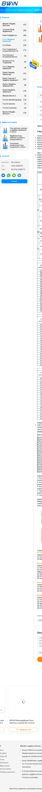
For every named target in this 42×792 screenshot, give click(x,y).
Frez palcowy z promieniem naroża (14, 56)
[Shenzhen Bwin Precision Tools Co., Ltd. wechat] (14, 175)
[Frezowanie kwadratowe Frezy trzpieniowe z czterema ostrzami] (5, 145)
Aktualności (4, 763)
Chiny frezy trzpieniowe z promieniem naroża (25, 789)
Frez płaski (14, 45)
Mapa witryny (5, 766)
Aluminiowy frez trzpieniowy (14, 62)
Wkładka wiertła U (14, 96)
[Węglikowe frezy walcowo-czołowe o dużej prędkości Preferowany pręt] (5, 138)
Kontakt (14, 181)
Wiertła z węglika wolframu (14, 113)
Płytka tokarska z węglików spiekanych (14, 79)
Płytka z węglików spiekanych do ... (14, 85)
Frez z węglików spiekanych (14, 40)
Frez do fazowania (14, 108)
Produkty (3, 753)
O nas (2, 759)
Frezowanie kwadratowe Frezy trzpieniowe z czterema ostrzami (18, 145)
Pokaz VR (3, 756)
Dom (1, 750)
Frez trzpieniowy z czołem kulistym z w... (14, 50)
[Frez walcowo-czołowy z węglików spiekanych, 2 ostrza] (5, 130)
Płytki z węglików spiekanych (14, 91)
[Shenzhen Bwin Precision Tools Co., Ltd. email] (3, 175)
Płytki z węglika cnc (14, 35)
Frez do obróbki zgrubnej (14, 100)
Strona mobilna (5, 769)
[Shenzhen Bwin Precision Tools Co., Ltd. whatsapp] (8, 175)
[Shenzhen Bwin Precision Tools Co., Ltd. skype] (19, 175)
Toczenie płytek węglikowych (14, 30)
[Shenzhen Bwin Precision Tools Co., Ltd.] (10, 3)
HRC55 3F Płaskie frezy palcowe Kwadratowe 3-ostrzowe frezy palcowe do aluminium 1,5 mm (16, 722)
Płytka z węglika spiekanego (14, 73)
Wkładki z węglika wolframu (14, 24)
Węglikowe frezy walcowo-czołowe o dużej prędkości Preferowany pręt (17, 137)
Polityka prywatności (7, 772)
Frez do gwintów (14, 104)
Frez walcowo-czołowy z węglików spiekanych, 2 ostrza (18, 130)
